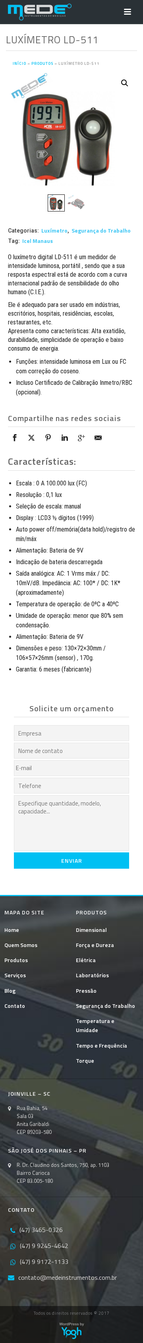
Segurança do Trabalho (101, 230)
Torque (85, 1060)
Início (19, 63)
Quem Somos (20, 945)
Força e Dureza (95, 945)
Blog (9, 990)
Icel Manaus (37, 241)
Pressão (86, 990)
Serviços (15, 975)
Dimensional (91, 930)
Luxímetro (54, 230)
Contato (14, 1005)
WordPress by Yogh (71, 1330)
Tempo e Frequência (101, 1045)
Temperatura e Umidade (95, 1025)
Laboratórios (92, 975)
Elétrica (86, 960)
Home (11, 930)
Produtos (42, 63)
